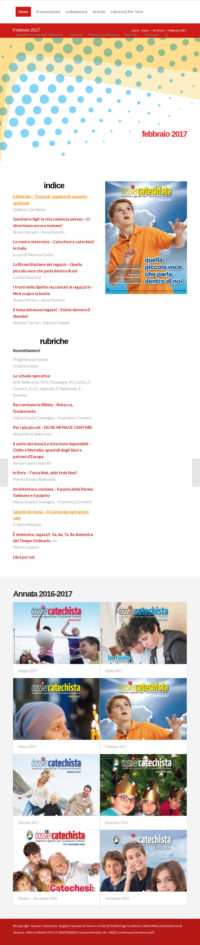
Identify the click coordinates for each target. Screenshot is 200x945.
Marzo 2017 (27, 747)
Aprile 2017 (113, 671)
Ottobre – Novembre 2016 (37, 898)
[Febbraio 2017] (143, 709)
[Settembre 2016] (143, 861)
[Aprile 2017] (143, 633)
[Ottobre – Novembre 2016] (56, 861)
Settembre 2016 (117, 898)
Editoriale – (24, 196)
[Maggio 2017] (56, 633)
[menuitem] (23, 11)
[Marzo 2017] (56, 709)
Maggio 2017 (28, 671)
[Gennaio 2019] (196, 472)
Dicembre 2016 (116, 823)
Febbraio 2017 (116, 747)
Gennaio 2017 (28, 823)
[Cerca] (166, 34)
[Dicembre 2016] (143, 785)
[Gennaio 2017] (56, 785)
